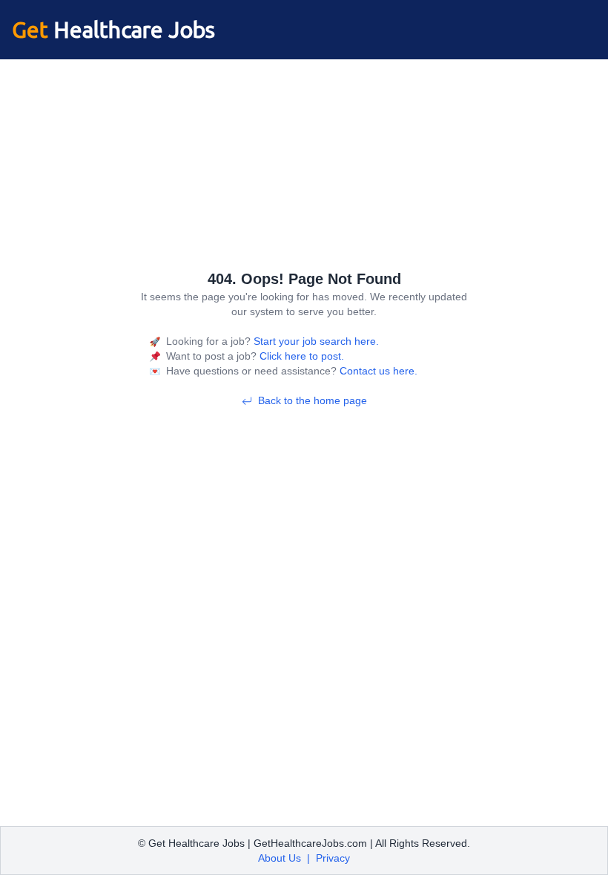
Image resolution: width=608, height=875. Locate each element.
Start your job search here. (315, 341)
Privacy (333, 858)
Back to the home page (312, 400)
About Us (279, 858)
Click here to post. (300, 356)
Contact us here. (377, 371)
